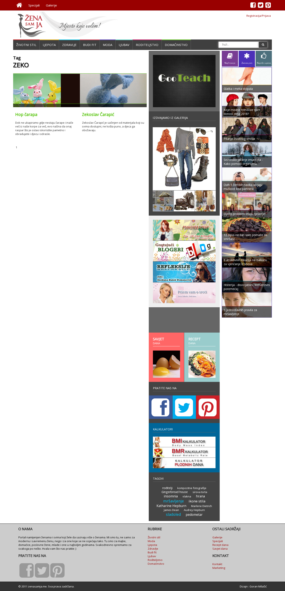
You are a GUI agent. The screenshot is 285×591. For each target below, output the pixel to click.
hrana (200, 496)
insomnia (171, 496)
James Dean (171, 510)
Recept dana (220, 545)
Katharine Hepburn (171, 505)
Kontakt (217, 564)
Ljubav (124, 45)
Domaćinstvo (176, 45)
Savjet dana (220, 548)
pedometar (194, 514)
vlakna (187, 496)
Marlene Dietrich (201, 506)
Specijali (34, 5)
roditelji (167, 488)
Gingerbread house (174, 492)
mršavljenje (173, 500)
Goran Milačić (258, 586)
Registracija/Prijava (258, 16)
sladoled (173, 514)
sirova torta (200, 492)
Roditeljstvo (147, 45)
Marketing (218, 568)
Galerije (51, 5)
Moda (107, 45)
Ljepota (49, 45)
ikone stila (197, 501)
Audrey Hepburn (194, 510)
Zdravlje (69, 45)
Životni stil (26, 45)
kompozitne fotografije (191, 488)
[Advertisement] (184, 320)
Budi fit (89, 45)
